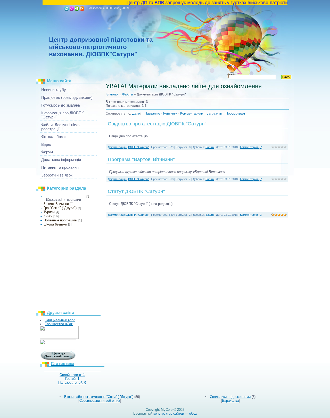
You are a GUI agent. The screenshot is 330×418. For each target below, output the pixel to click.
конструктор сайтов (168, 413)
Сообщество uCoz (59, 324)
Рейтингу (170, 113)
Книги (48, 216)
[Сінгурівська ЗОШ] (58, 349)
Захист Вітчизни (56, 204)
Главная (66, 8)
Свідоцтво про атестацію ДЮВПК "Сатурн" (157, 123)
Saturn (209, 147)
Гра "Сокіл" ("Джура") (60, 208)
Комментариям (191, 113)
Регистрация (72, 8)
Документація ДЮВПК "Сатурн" (64, 196)
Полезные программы (60, 220)
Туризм (49, 212)
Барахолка (230, 401)
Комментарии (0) (251, 147)
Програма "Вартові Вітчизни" (141, 159)
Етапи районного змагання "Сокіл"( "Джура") (98, 397)
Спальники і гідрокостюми (230, 397)
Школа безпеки (55, 224)
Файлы (127, 94)
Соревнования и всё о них (99, 401)
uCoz (193, 413)
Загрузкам (214, 113)
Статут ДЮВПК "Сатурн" (136, 191)
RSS (82, 8)
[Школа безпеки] (59, 338)
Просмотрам (235, 113)
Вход (77, 8)
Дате (136, 113)
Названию (152, 113)
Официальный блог (60, 320)
